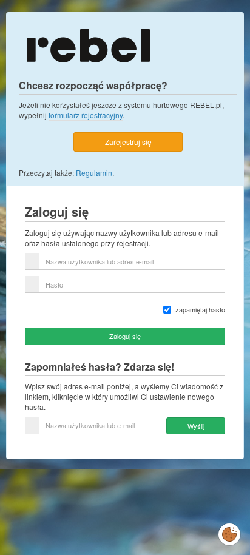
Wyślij (195, 426)
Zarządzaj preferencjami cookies (229, 532)
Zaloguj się (125, 336)
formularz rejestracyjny (86, 115)
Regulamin (94, 172)
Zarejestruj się (128, 141)
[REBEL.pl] (88, 44)
